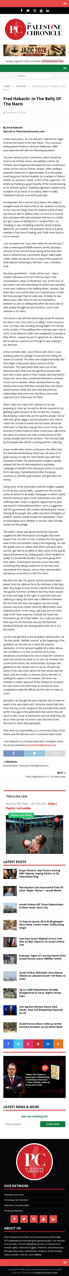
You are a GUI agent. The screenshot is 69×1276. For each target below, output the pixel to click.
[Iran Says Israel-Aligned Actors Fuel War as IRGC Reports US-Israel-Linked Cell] (10, 942)
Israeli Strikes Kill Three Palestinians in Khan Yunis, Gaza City (41, 906)
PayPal (10, 808)
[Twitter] (28, 10)
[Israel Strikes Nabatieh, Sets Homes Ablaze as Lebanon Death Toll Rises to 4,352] (10, 976)
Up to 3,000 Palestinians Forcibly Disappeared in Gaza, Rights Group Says (40, 992)
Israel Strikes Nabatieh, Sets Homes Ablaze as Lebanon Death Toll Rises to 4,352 (42, 975)
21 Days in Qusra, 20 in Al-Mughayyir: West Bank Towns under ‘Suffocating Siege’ (41, 924)
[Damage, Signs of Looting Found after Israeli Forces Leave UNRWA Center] (10, 959)
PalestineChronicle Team (46, 1272)
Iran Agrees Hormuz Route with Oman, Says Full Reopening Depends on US (41, 1009)
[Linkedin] (48, 10)
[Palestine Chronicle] (34, 1178)
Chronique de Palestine (16, 1199)
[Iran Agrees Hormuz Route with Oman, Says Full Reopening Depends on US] (10, 1010)
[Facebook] (21, 10)
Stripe (51, 803)
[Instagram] (35, 10)
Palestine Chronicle (14, 1194)
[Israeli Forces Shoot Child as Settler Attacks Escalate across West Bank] (10, 1027)
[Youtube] (41, 10)
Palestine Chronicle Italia (16, 1205)
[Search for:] (34, 75)
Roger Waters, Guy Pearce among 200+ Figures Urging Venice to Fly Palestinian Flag (39, 873)
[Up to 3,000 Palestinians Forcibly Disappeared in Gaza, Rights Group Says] (10, 993)
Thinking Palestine (13, 1210)
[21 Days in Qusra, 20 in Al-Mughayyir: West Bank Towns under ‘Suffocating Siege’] (10, 925)
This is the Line (16, 796)
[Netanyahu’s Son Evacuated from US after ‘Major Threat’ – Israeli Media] (10, 891)
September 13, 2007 (16, 112)
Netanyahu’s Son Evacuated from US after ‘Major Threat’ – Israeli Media (41, 889)
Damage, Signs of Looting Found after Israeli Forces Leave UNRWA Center (42, 957)
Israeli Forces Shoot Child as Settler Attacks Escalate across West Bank (40, 1025)
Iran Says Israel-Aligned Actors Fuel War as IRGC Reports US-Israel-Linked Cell (41, 941)
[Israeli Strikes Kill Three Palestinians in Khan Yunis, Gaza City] (10, 908)
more (38, 1254)
